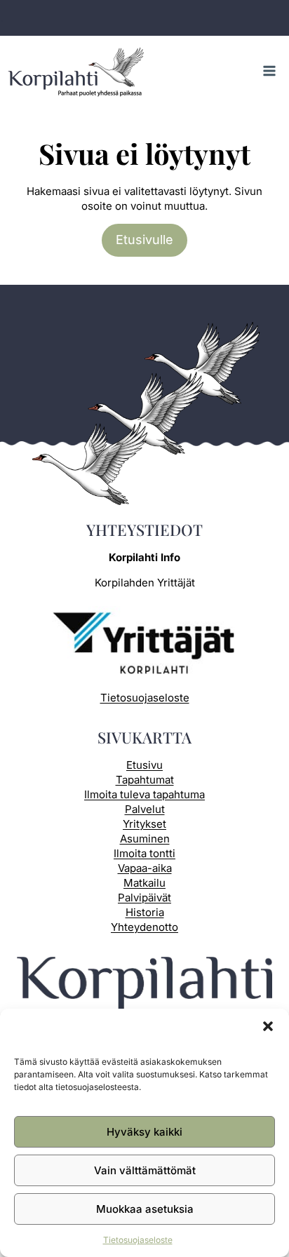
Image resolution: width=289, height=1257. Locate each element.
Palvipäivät (144, 897)
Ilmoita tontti (144, 853)
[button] (268, 1026)
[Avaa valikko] (269, 70)
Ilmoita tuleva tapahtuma (144, 794)
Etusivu (144, 765)
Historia (145, 912)
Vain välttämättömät (145, 1170)
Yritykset (144, 824)
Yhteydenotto (144, 927)
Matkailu (144, 882)
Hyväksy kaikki (144, 1131)
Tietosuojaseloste (138, 1240)
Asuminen (145, 838)
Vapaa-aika (145, 868)
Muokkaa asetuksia (145, 1209)
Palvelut (145, 809)
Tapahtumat (145, 779)
